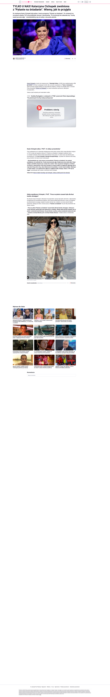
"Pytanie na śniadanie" (41, 88)
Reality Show (59, 1)
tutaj (40, 694)
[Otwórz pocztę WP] (79, 2)
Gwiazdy (47, 1)
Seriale (52, 1)
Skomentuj (68, 58)
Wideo (65, 1)
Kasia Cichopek (31, 83)
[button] (81, 2)
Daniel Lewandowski (20, 58)
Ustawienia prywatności (74, 686)
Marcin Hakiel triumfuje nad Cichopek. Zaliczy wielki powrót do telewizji (51, 172)
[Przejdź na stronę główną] (20, 2)
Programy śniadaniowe (39, 1)
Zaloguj (86, 1)
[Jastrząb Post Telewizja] (28, 2)
